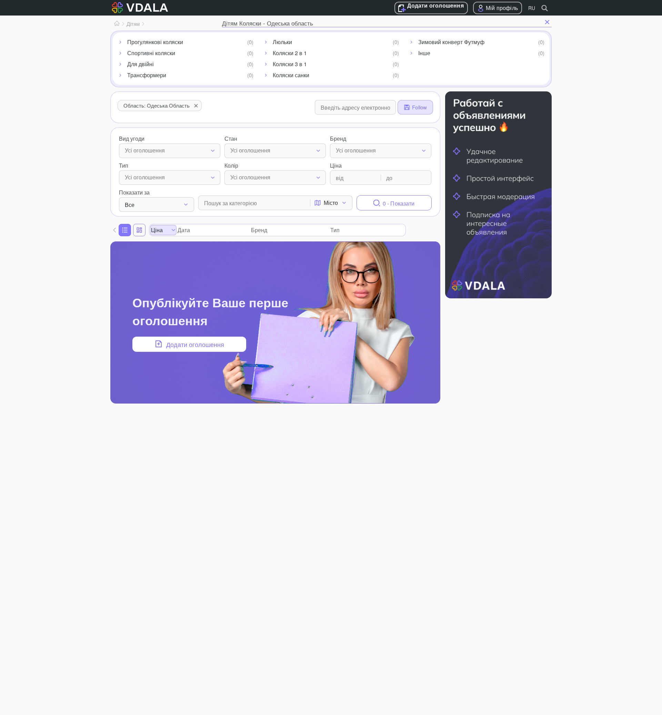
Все (129, 205)
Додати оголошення (435, 5)
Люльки (282, 42)
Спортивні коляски (151, 53)
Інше (424, 53)
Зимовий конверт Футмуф (451, 42)
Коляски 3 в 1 (290, 64)
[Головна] (117, 24)
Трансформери (146, 75)
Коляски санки (291, 75)
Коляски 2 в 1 (290, 53)
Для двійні (140, 64)
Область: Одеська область (156, 105)
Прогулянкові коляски (155, 42)
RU (531, 7)
